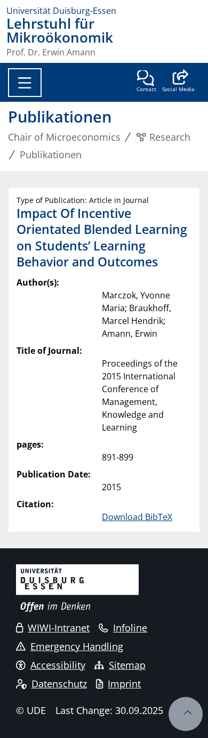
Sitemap (127, 665)
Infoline (130, 627)
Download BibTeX (137, 517)
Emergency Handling (76, 646)
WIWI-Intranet (59, 627)
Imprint (124, 683)
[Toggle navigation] (25, 82)
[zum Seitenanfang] (186, 714)
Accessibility (57, 665)
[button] (178, 82)
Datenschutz (59, 683)
